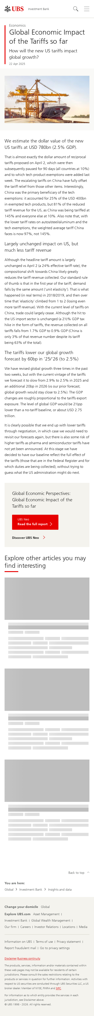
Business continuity (28, 958)
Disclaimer (11, 958)
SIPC (58, 988)
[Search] (75, 9)
